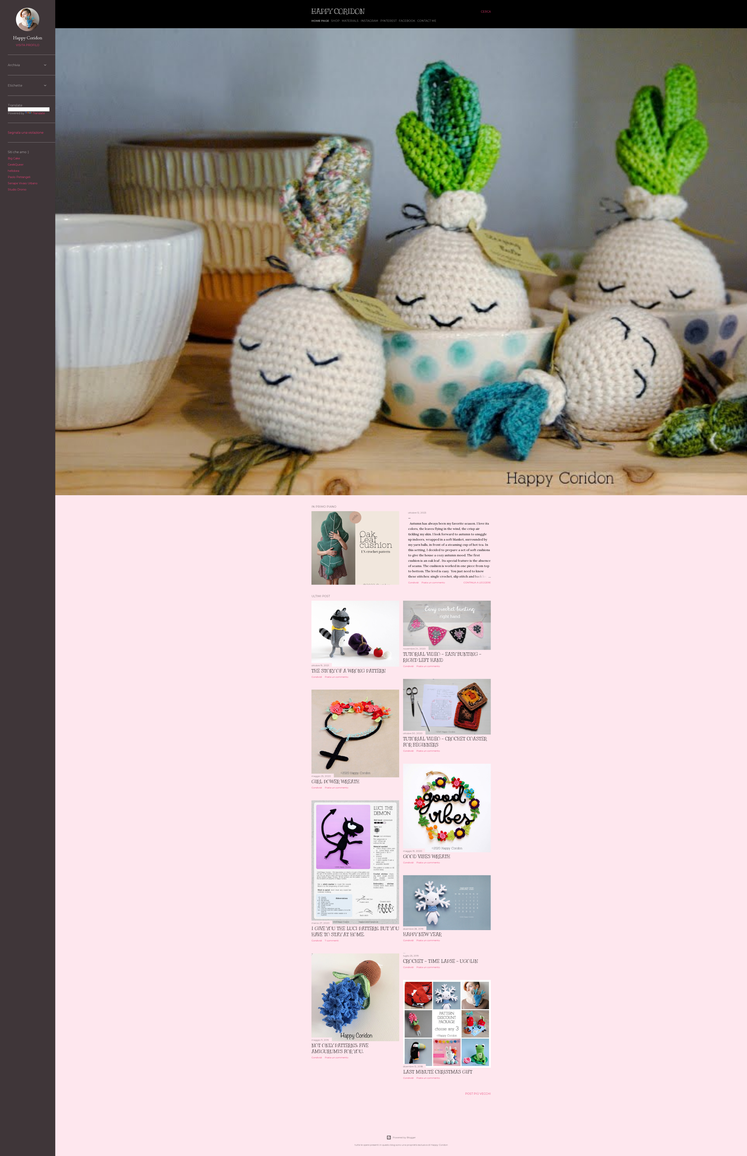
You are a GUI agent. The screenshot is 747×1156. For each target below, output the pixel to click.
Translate (39, 113)
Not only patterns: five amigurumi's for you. (339, 1048)
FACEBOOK (407, 21)
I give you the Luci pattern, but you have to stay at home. (355, 931)
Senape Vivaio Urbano (23, 183)
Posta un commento (433, 582)
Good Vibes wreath (426, 856)
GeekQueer (16, 164)
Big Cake (14, 158)
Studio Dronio (17, 189)
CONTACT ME (426, 21)
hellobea (13, 171)
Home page (320, 21)
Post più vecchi (478, 1093)
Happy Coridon (27, 38)
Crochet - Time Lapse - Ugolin (440, 961)
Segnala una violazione (26, 132)
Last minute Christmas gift (437, 1072)
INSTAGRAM (369, 21)
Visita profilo (27, 45)
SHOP (335, 21)
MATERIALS (350, 21)
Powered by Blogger (404, 1137)
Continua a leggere (477, 582)
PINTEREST (388, 21)
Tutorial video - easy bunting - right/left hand (442, 657)
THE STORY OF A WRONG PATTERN (348, 671)
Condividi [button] (413, 582)
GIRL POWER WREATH (335, 781)
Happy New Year (422, 934)
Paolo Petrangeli (19, 177)
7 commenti (332, 940)
